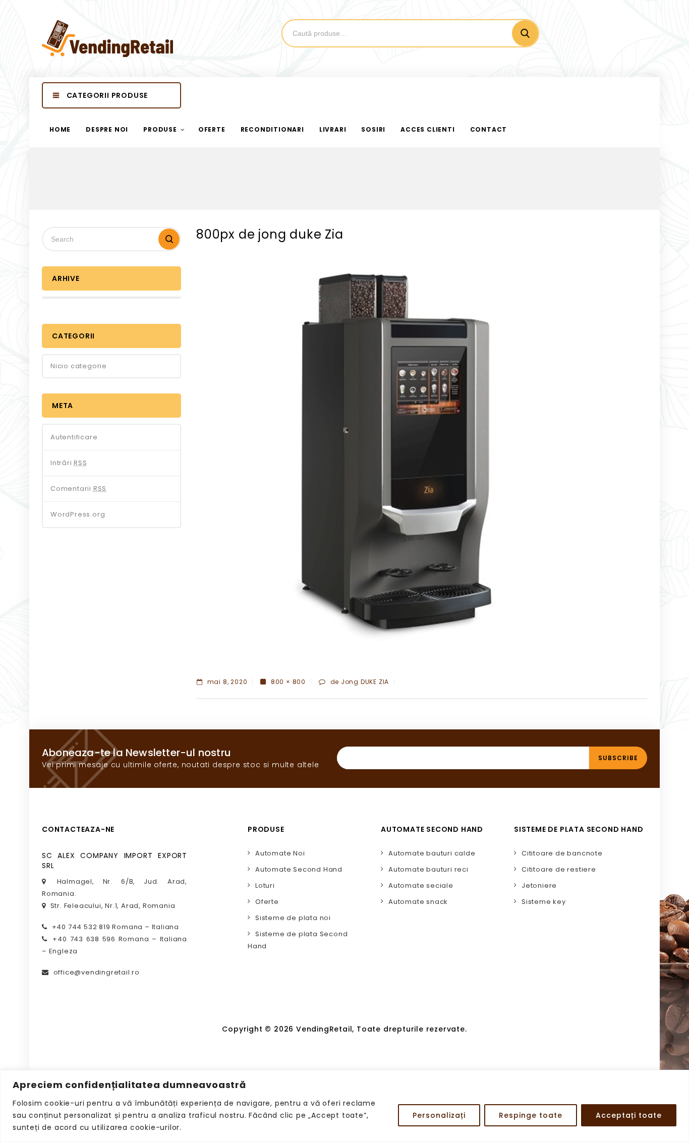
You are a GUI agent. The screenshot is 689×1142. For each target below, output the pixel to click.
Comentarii (78, 488)
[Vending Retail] (107, 38)
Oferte (267, 901)
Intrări (68, 463)
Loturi (265, 885)
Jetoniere (539, 885)
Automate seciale (420, 885)
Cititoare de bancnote (562, 853)
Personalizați (439, 1115)
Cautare (525, 33)
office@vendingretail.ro (96, 972)
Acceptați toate (629, 1115)
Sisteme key (544, 901)
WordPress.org (77, 514)
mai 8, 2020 (226, 681)
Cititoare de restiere (559, 869)
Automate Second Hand (298, 869)
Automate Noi (280, 853)
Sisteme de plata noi (293, 918)
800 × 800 (288, 681)
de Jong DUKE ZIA (359, 681)
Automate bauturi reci (428, 869)
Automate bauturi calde (432, 853)
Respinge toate (530, 1115)
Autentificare (73, 437)
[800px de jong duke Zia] (398, 459)
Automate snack (418, 901)
